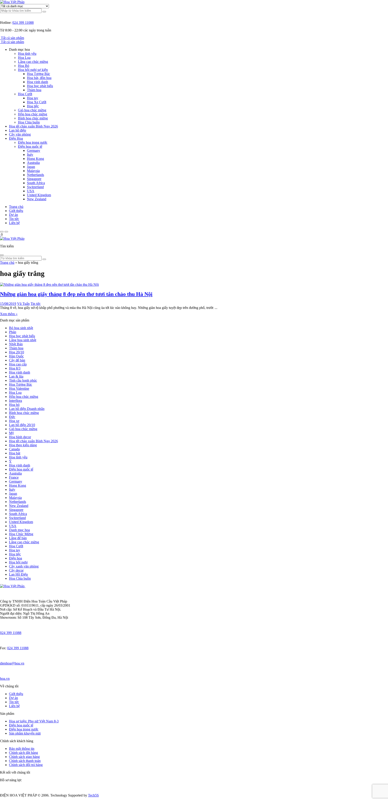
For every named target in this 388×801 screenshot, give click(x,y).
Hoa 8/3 (14, 368)
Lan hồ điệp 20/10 (22, 425)
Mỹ (11, 433)
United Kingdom (39, 195)
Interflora (15, 401)
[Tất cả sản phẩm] (0, 38)
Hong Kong (35, 159)
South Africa (36, 183)
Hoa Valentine (19, 388)
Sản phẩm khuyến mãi (25, 733)
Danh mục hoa (19, 530)
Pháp (12, 332)
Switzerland (35, 187)
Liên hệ (14, 223)
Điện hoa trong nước (32, 142)
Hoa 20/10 (16, 352)
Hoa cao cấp (18, 364)
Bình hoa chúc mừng (33, 118)
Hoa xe (14, 421)
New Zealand (36, 199)
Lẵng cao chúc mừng (33, 62)
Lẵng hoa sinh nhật (22, 340)
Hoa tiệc (33, 106)
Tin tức (14, 219)
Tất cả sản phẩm (12, 38)
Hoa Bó (23, 66)
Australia (33, 163)
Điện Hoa (16, 138)
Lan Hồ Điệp (18, 574)
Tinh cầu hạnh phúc (23, 380)
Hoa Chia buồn (29, 122)
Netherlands (35, 175)
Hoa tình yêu (27, 53)
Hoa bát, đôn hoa (39, 78)
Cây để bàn (17, 360)
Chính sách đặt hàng (23, 753)
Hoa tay (32, 98)
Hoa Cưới (25, 94)
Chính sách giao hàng (24, 757)
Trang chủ (16, 207)
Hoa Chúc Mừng (21, 534)
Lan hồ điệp (17, 130)
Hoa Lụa (24, 57)
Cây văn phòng (20, 134)
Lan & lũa (16, 376)
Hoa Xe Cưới (36, 102)
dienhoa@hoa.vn (12, 663)
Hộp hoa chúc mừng (32, 114)
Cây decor (16, 570)
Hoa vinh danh (37, 82)
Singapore (34, 179)
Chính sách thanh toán (25, 761)
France (14, 477)
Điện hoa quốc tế (30, 146)
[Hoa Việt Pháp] (12, 2)
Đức (12, 417)
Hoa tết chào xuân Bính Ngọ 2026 (33, 126)
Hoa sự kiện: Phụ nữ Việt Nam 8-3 (34, 721)
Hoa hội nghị (18, 562)
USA (30, 191)
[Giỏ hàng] (0, 234)
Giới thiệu (16, 211)
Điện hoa (15, 558)
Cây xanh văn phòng (24, 566)
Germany (33, 150)
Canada (14, 449)
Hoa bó (14, 405)
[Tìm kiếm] (44, 11)
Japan (31, 167)
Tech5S (93, 795)
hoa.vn (5, 678)
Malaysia (33, 171)
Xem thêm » (9, 314)
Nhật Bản (16, 344)
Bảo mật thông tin (21, 748)
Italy (30, 154)
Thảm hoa (34, 90)
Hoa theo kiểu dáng (23, 445)
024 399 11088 (23, 22)
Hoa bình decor (20, 437)
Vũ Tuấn (23, 304)
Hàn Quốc (16, 356)
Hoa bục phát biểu (40, 86)
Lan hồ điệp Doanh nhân (26, 409)
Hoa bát (14, 453)
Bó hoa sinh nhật (21, 328)
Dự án (13, 215)
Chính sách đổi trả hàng (26, 765)
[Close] (2, 255)
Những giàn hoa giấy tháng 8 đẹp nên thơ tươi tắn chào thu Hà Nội (76, 294)
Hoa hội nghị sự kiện (33, 70)
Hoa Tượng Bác (38, 74)
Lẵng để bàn (18, 538)
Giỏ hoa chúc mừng (32, 110)
